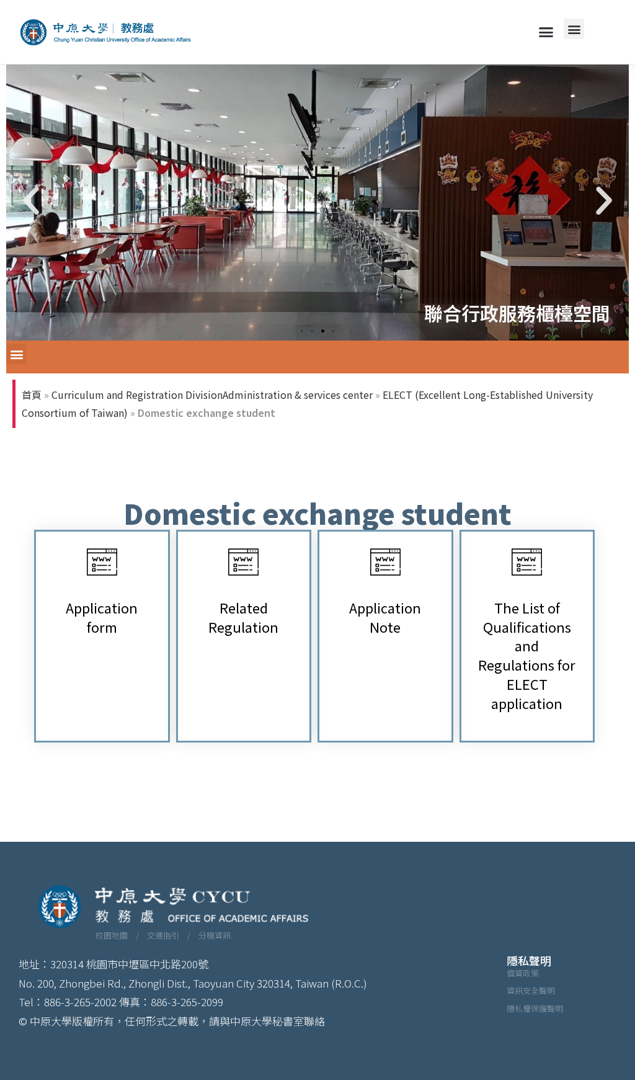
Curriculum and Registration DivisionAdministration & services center (212, 394)
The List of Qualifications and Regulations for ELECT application (526, 655)
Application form (102, 616)
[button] (546, 32)
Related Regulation (243, 616)
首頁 (32, 394)
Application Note (385, 616)
